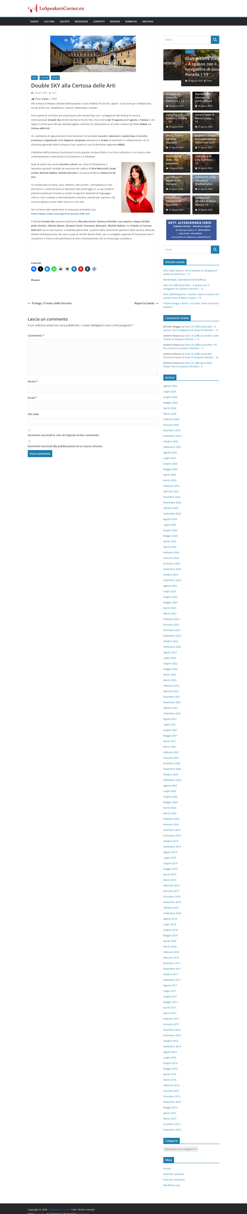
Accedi (167, 1168)
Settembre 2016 (172, 1046)
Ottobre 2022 (170, 641)
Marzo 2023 (169, 613)
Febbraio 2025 (171, 486)
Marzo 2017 (169, 1013)
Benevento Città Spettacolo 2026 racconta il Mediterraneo (205, 179)
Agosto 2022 (170, 652)
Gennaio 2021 (171, 758)
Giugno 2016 (170, 1063)
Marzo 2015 (169, 1118)
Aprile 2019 (169, 874)
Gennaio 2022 (171, 691)
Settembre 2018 (172, 913)
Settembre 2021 (172, 713)
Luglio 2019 (169, 858)
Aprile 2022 (169, 674)
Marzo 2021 (169, 747)
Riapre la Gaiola (144, 303)
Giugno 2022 (170, 663)
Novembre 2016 (172, 1035)
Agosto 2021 (170, 719)
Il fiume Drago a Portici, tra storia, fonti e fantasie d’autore (176, 135)
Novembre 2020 (172, 769)
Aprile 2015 (169, 1113)
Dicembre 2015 (171, 1096)
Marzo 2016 (169, 1080)
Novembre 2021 (172, 702)
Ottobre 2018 (170, 908)
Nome (33, 381)
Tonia (54, 92)
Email (32, 398)
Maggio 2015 (170, 1107)
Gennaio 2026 (171, 425)
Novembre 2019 (172, 835)
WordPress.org (171, 1185)
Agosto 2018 (170, 919)
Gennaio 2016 (171, 1091)
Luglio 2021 (169, 724)
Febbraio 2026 (171, 419)
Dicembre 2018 (171, 896)
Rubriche (131, 21)
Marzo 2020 (169, 813)
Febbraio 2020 (171, 819)
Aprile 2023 (169, 608)
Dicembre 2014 (171, 1124)
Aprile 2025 (169, 475)
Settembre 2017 (172, 980)
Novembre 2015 (172, 1102)
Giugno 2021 (170, 730)
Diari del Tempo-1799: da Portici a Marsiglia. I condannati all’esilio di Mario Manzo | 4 (205, 196)
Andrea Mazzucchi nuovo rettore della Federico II (205, 139)
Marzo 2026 (169, 414)
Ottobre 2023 (170, 575)
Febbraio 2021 (171, 752)
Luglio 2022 (169, 658)
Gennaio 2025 (171, 491)
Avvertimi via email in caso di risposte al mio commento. (63, 435)
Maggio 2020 (170, 802)
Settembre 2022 (172, 647)
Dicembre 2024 (171, 497)
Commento (36, 335)
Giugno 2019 (170, 863)
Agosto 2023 (170, 586)
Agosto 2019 (170, 852)
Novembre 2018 (172, 902)
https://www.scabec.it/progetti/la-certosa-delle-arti (60, 213)
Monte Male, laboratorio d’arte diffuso (203, 98)
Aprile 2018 (169, 941)
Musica (55, 78)
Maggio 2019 (170, 869)
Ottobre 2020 (170, 774)
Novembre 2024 (172, 502)
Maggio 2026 (170, 402)
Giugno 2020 (170, 797)
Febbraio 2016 (171, 1085)
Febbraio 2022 (171, 686)
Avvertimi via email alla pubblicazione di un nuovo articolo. (65, 446)
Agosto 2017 (170, 985)
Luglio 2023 (169, 591)
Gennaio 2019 (171, 891)
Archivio (147, 21)
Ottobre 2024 (170, 508)
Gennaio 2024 (171, 558)
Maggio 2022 (170, 669)
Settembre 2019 (172, 847)
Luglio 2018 (169, 924)
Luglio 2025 (169, 458)
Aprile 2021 (169, 741)
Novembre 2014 (172, 1130)
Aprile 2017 (169, 1007)
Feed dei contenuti (173, 1174)
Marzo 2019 (169, 880)
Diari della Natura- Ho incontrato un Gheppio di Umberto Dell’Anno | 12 (175, 92)
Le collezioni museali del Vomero (174, 181)
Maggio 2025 (170, 469)
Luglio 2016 (169, 1057)
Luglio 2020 (169, 791)
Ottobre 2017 (170, 974)
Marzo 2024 (169, 547)
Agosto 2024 (170, 519)
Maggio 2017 (170, 1002)
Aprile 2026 (169, 408)
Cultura (49, 21)
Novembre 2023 (172, 569)
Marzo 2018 (169, 946)
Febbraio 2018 (171, 952)
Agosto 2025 (170, 452)
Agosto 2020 (170, 785)
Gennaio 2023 (171, 625)
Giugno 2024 (170, 530)
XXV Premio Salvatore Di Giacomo (173, 201)
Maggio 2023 (170, 602)
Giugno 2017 (170, 996)
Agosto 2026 (170, 386)
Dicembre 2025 (171, 430)
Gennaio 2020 (171, 824)
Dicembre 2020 (171, 763)
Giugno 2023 (170, 597)
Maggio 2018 (170, 935)
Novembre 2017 (172, 969)
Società (64, 21)
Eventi (34, 21)
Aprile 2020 (169, 808)
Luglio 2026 (169, 391)
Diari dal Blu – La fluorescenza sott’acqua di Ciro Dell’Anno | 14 (205, 156)
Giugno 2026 (170, 397)
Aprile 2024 (169, 541)
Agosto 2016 (170, 1052)
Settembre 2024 (172, 514)
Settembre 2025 (172, 447)
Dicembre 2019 (171, 830)
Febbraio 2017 (171, 1019)
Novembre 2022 (172, 636)
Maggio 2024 (170, 536)
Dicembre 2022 (171, 630)
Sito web (33, 414)
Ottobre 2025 (170, 441)
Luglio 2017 (169, 991)
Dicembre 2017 (171, 963)
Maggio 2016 (170, 1069)
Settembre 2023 (172, 580)
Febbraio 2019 (171, 885)
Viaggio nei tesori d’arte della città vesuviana (173, 158)
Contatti (99, 21)
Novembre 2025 (172, 436)
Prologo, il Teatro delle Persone (52, 303)
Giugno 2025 (170, 464)
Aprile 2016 (169, 1074)
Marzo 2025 (169, 480)
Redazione (81, 21)
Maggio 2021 (170, 736)
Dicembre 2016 (171, 1030)
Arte (34, 78)
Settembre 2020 (172, 780)
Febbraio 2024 (171, 552)
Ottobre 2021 (170, 708)
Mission (115, 21)
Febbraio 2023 (171, 619)
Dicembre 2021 (171, 697)
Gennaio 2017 (171, 1024)
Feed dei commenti (174, 1179)
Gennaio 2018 (171, 958)
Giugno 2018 (170, 930)
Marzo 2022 (169, 680)
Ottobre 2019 (170, 841)
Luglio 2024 (169, 525)
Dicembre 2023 (171, 563)
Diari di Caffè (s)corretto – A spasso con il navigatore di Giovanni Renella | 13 (190, 66)
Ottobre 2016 (170, 1041)
